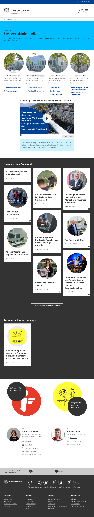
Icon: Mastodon (53, 482)
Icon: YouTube (61, 482)
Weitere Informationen (14, 88)
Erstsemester (54, 88)
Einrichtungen (75, 504)
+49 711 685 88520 (31, 448)
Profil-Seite (28, 445)
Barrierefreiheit (31, 504)
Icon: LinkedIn (68, 482)
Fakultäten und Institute (78, 501)
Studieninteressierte (35, 88)
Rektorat (73, 499)
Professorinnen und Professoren (79, 93)
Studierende (8, 499)
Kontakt (60, 471)
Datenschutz (30, 501)
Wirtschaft (7, 506)
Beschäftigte (8, 501)
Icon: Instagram (38, 482)
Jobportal (51, 504)
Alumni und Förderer (10, 504)
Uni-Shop (51, 508)
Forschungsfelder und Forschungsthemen (80, 88)
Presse (50, 501)
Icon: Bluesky (46, 482)
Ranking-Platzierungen (36, 91)
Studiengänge (55, 91)
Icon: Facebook (31, 482)
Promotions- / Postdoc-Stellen (58, 506)
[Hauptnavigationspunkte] (86, 10)
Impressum (30, 499)
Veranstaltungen (12, 91)
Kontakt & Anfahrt (54, 499)
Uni (82, 1)
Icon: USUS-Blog (76, 482)
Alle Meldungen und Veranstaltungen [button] (47, 306)
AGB (27, 508)
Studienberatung (56, 94)
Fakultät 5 (4, 19)
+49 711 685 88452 (76, 441)
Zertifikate (29, 506)
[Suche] (82, 10)
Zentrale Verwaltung (77, 506)
